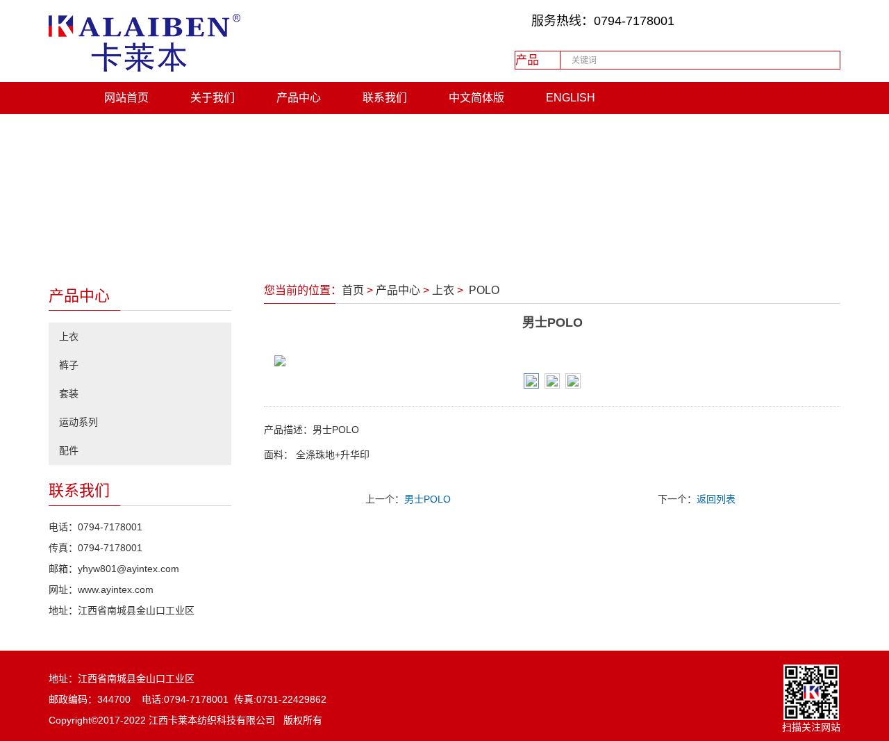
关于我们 (212, 98)
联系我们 (385, 98)
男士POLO (427, 499)
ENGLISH (570, 98)
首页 (353, 290)
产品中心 (298, 98)
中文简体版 (476, 98)
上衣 (443, 290)
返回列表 (716, 499)
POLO (482, 290)
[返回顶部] (857, 514)
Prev (292, 361)
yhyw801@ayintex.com (128, 568)
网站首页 (126, 98)
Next (812, 361)
